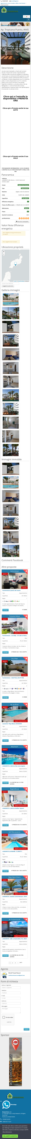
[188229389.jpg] (11, 496)
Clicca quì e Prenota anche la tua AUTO (15, 109)
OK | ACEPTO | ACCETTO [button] (10, 1136)
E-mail (3, 995)
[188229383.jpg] (11, 523)
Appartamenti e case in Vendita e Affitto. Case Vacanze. (13, 3)
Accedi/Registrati (14, 1)
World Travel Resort (14, 973)
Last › (21, 962)
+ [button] (3, 252)
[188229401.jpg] (11, 509)
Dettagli (5, 610)
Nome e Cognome (6, 985)
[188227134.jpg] (11, 482)
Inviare (26, 1029)
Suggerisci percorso (8, 286)
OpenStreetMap (21, 281)
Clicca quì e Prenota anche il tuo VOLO (15, 157)
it (25, 16)
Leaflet (15, 281)
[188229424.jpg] (11, 550)
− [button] (3, 254)
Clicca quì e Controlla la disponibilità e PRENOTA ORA (15, 98)
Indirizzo (4, 1001)
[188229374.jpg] (11, 468)
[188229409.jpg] (11, 537)
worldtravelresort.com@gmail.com (16, 975)
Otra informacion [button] (7, 1132)
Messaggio (4, 1006)
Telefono (4, 990)
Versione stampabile (22, 221)
